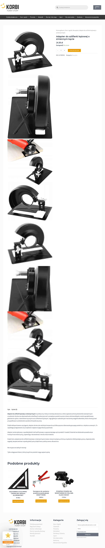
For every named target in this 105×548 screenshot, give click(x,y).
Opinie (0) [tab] (14, 409)
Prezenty (32, 17)
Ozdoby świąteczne (11, 17)
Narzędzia (76, 30)
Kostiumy (79, 17)
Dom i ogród (23, 17)
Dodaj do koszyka (74, 50)
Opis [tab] (8, 409)
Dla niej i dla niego (51, 17)
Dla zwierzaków (69, 17)
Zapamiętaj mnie (82, 531)
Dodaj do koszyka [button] (18, 501)
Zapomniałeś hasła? (81, 537)
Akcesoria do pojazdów (92, 17)
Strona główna (60, 30)
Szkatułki (40, 17)
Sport (61, 17)
